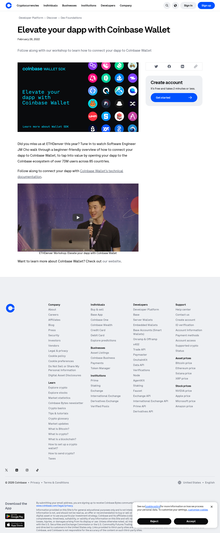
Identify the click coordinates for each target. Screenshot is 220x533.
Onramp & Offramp (145, 339)
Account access (186, 340)
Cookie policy (57, 356)
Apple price (183, 396)
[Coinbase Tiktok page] (37, 470)
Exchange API (142, 396)
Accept (191, 521)
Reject (154, 521)
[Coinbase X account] (6, 470)
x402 (136, 344)
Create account (185, 319)
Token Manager (100, 368)
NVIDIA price (184, 390)
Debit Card (97, 335)
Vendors (53, 345)
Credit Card (98, 330)
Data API (138, 365)
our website (111, 261)
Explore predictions (103, 340)
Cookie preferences (61, 361)
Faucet (137, 390)
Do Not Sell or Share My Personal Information (63, 368)
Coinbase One (99, 319)
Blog (51, 325)
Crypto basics (57, 408)
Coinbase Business (103, 357)
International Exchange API (150, 401)
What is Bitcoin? (58, 428)
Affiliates (54, 319)
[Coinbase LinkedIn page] (16, 470)
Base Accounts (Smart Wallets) (147, 332)
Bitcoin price (184, 363)
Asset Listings (100, 352)
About (52, 309)
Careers (53, 314)
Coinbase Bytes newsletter (65, 403)
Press (52, 330)
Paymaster (140, 354)
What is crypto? (58, 434)
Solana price (184, 373)
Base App (97, 314)
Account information (189, 330)
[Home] (8, 5)
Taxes (52, 458)
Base (136, 314)
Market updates (58, 423)
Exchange (97, 390)
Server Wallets (143, 319)
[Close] (212, 507)
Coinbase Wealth (101, 325)
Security (53, 335)
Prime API (139, 406)
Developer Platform (146, 309)
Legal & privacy (58, 350)
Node (136, 375)
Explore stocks (57, 392)
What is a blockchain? (62, 439)
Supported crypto (187, 345)
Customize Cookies (198, 509)
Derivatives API (143, 411)
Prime (94, 380)
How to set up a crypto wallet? (62, 446)
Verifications (141, 370)
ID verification (185, 325)
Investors (54, 340)
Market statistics (59, 397)
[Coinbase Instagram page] (27, 470)
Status (180, 350)
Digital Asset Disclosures (64, 375)
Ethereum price (186, 368)
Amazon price (184, 406)
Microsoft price (186, 401)
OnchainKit (140, 359)
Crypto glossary (58, 418)
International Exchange (106, 396)
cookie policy (153, 506)
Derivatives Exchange (105, 401)
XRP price (182, 378)
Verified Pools (100, 406)
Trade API (139, 349)
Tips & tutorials (58, 413)
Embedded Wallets (145, 325)
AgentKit (139, 380)
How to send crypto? (61, 453)
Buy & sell (97, 309)
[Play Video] (77, 217)
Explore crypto (57, 387)
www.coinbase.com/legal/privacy (54, 505)
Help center (183, 309)
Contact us (182, 314)
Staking (95, 385)
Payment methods (187, 335)
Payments (97, 363)
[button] (51, 5)
